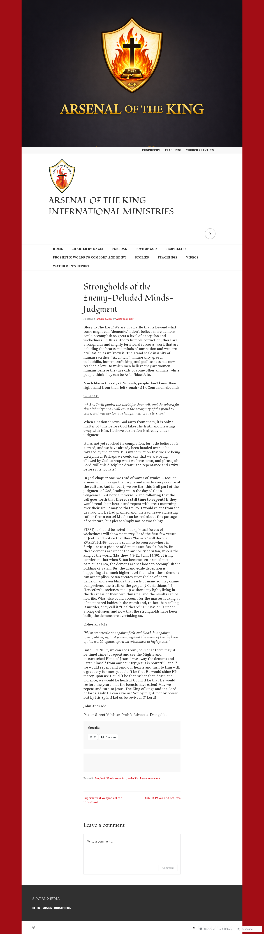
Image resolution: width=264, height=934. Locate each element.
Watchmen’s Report (71, 266)
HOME (58, 249)
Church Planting (200, 150)
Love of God (146, 249)
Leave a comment (150, 778)
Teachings (173, 150)
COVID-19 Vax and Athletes (162, 798)
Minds (47, 908)
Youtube (33, 908)
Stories (142, 257)
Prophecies (151, 150)
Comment (168, 867)
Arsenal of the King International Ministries (111, 206)
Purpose (119, 249)
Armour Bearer (124, 319)
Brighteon (62, 908)
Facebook (38, 908)
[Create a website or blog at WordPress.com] (33, 927)
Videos (192, 257)
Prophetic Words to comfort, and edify (89, 257)
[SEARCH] (210, 233)
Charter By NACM (87, 249)
